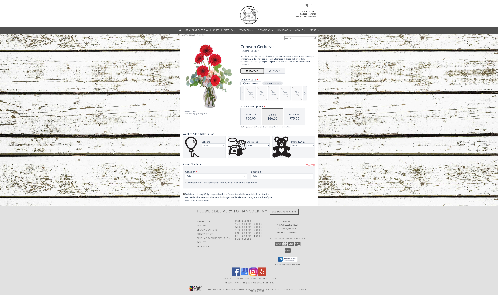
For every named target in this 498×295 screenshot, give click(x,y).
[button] (309, 5)
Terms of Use (257, 291)
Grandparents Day (196, 30)
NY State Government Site (261, 283)
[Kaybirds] (249, 14)
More (313, 30)
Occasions (264, 30)
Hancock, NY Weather (235, 283)
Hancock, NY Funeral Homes (236, 278)
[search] (315, 38)
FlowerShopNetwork (250, 289)
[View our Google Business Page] (244, 275)
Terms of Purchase (293, 289)
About (299, 30)
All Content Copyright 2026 (223, 289)
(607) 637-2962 (309, 16)
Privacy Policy (273, 289)
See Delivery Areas (284, 211)
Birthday (229, 30)
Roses (216, 30)
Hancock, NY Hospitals (264, 278)
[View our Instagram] (253, 275)
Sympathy (245, 30)
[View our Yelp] (262, 275)
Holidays (282, 30)
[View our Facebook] (236, 275)
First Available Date (272, 83)
